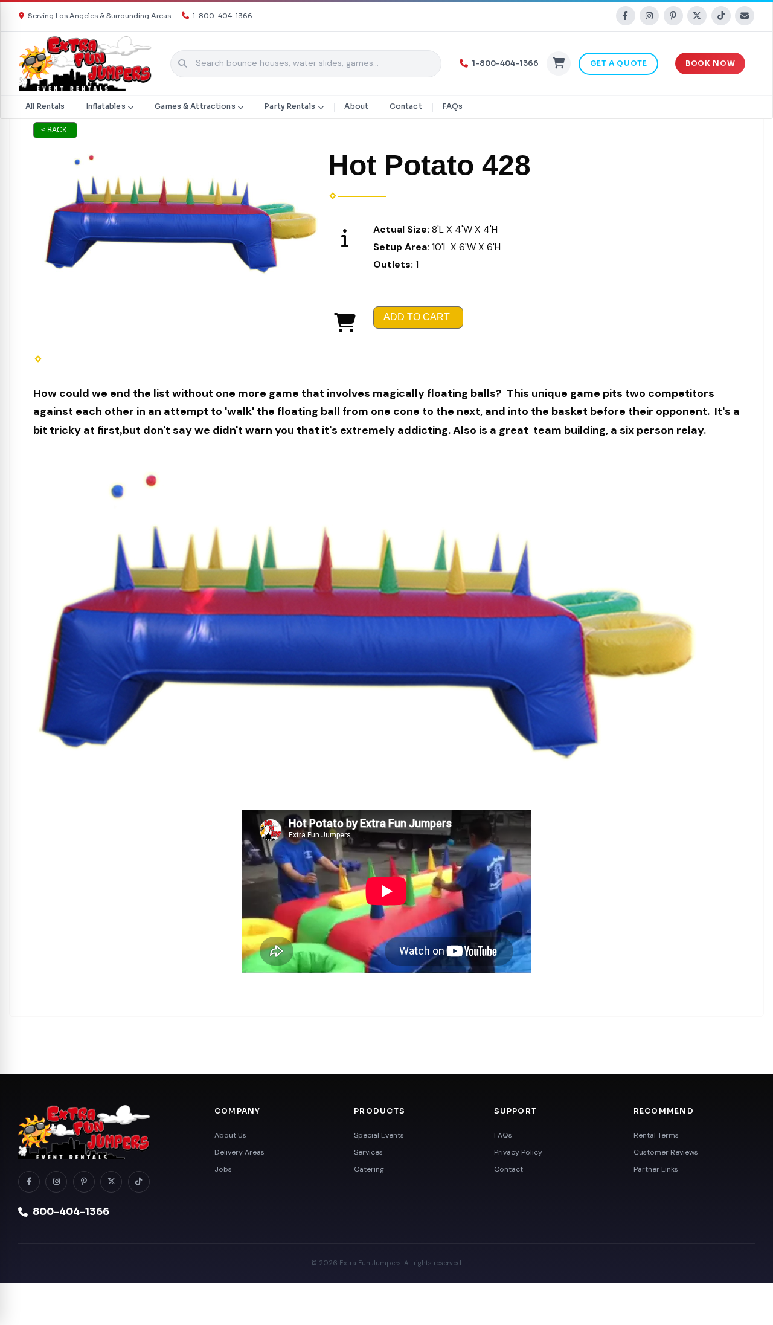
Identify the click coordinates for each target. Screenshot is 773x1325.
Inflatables (105, 106)
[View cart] (559, 63)
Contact (406, 106)
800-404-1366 (71, 1212)
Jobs (223, 1169)
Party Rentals (290, 106)
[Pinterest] (673, 15)
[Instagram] (649, 15)
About (356, 106)
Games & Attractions (195, 106)
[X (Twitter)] (697, 15)
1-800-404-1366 (222, 15)
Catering (369, 1169)
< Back (54, 130)
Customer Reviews (665, 1152)
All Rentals (45, 106)
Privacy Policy (518, 1152)
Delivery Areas (239, 1152)
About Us (230, 1135)
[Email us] (744, 15)
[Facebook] (625, 15)
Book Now (710, 63)
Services (368, 1152)
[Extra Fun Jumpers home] (102, 1132)
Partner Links (655, 1169)
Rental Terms (656, 1135)
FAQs (453, 106)
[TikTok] (721, 15)
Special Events (379, 1135)
